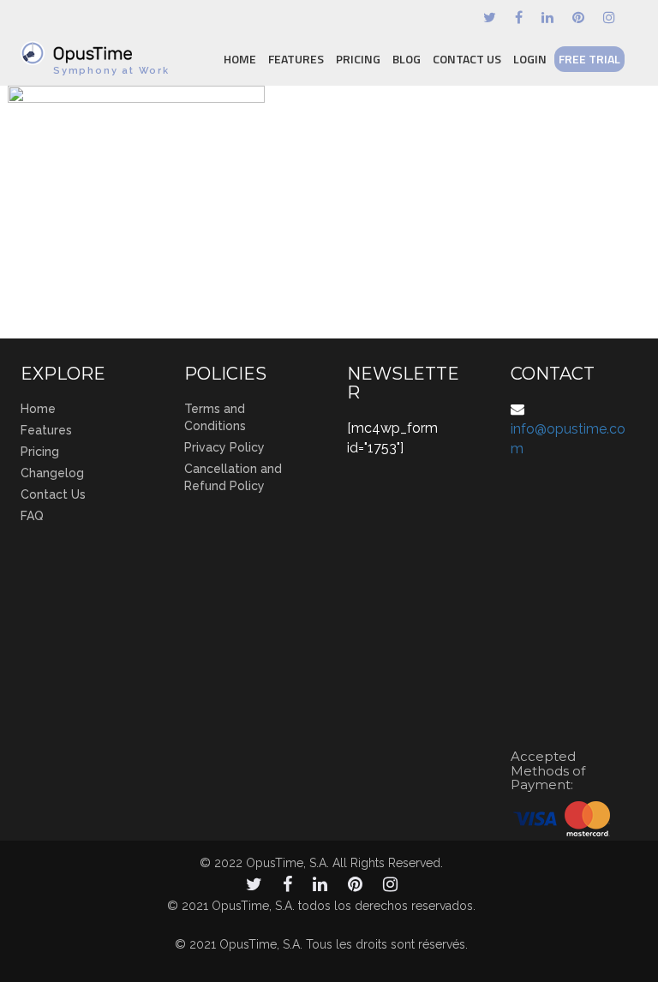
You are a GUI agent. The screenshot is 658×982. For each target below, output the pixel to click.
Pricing (358, 59)
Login (530, 59)
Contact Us (467, 59)
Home (240, 59)
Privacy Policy (224, 447)
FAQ (32, 516)
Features (296, 59)
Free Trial (589, 59)
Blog (406, 59)
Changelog (52, 473)
